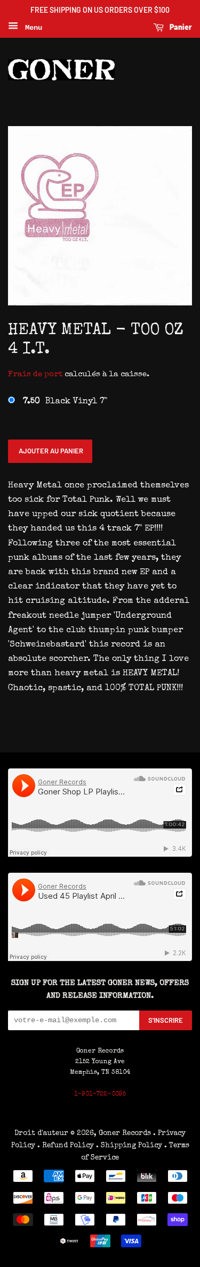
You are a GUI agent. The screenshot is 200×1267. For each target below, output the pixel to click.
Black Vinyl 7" (65, 402)
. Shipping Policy (129, 1145)
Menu (31, 27)
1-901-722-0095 (100, 1094)
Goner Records (126, 1133)
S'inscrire (165, 1020)
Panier (180, 26)
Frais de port (35, 374)
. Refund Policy (65, 1145)
